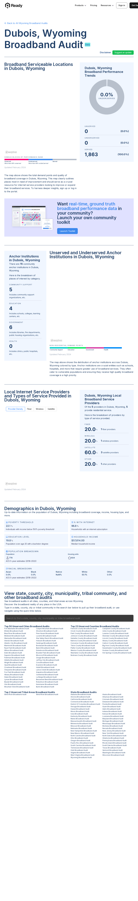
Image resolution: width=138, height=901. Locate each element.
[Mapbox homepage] (11, 152)
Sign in (121, 5)
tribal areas (59, 601)
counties (43, 601)
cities (35, 601)
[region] (40, 114)
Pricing (93, 5)
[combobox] (69, 618)
